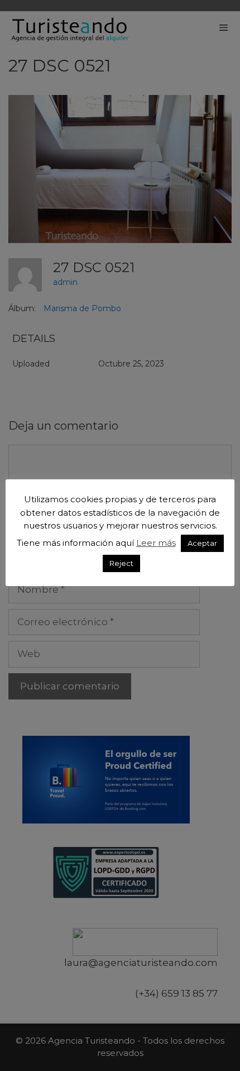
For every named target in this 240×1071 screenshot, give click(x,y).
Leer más (156, 542)
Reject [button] (121, 563)
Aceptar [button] (202, 543)
